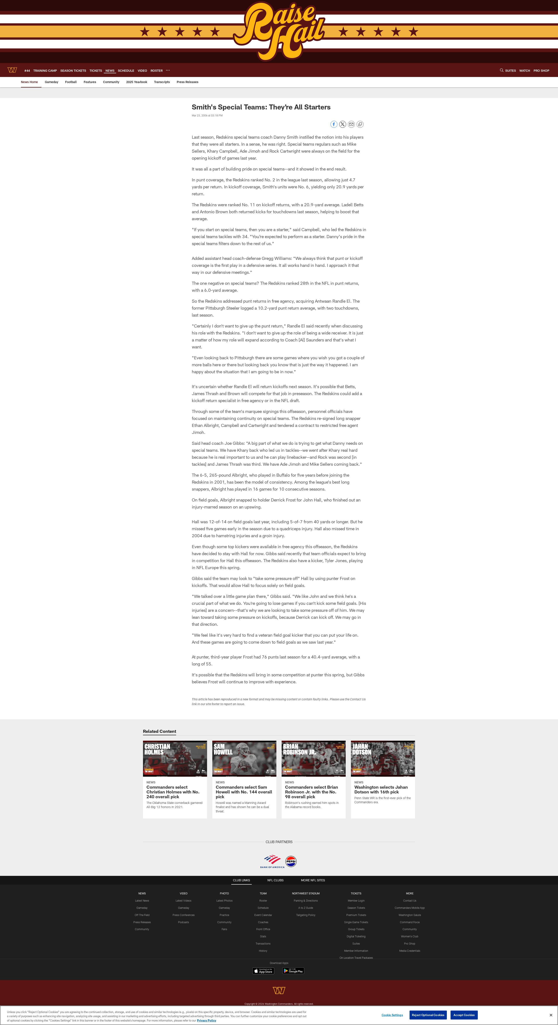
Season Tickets (356, 907)
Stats (263, 936)
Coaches (263, 922)
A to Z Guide (305, 907)
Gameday (142, 907)
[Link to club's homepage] (12, 70)
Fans (224, 929)
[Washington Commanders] (279, 991)
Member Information (356, 950)
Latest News (142, 900)
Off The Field (142, 914)
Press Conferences (184, 914)
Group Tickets (356, 929)
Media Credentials (409, 950)
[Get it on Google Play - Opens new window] (293, 973)
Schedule (263, 907)
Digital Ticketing (356, 936)
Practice (224, 914)
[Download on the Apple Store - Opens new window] (263, 971)
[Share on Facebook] (333, 126)
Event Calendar (263, 914)
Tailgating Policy (305, 914)
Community (142, 929)
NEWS (142, 893)
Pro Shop (409, 943)
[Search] (502, 70)
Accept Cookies (464, 1014)
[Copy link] (360, 124)
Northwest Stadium (306, 893)
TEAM (263, 893)
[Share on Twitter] (342, 126)
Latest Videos (183, 900)
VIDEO (183, 893)
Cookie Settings (392, 1014)
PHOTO (224, 893)
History (263, 950)
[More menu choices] (168, 70)
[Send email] (351, 126)
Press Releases (142, 922)
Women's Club (409, 936)
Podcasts (183, 922)
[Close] (551, 1015)
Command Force (410, 922)
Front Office (263, 929)
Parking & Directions (306, 900)
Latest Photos (224, 900)
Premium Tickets (356, 914)
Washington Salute (410, 914)
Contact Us (409, 900)
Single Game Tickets (356, 922)
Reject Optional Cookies (428, 1014)
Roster (263, 900)
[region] (279, 1015)
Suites (356, 943)
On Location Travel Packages (356, 957)
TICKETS (356, 893)
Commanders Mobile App (410, 907)
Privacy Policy (206, 1020)
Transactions (263, 943)
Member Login (356, 900)
